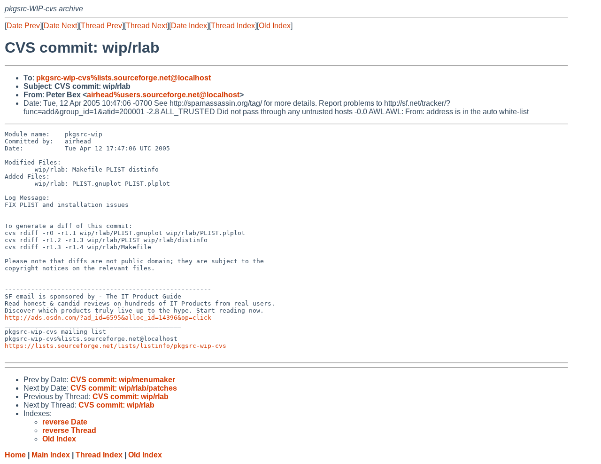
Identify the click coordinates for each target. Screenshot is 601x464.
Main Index (50, 455)
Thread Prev (101, 26)
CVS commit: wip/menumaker (122, 380)
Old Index (275, 26)
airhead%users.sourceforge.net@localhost (163, 95)
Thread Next (146, 26)
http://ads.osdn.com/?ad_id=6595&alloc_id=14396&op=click (108, 317)
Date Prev (23, 26)
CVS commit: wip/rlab (130, 397)
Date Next (60, 26)
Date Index (189, 26)
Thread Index (233, 26)
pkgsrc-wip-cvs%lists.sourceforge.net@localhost (123, 78)
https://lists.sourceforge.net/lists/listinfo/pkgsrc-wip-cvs (115, 345)
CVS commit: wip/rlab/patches (123, 388)
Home (15, 455)
